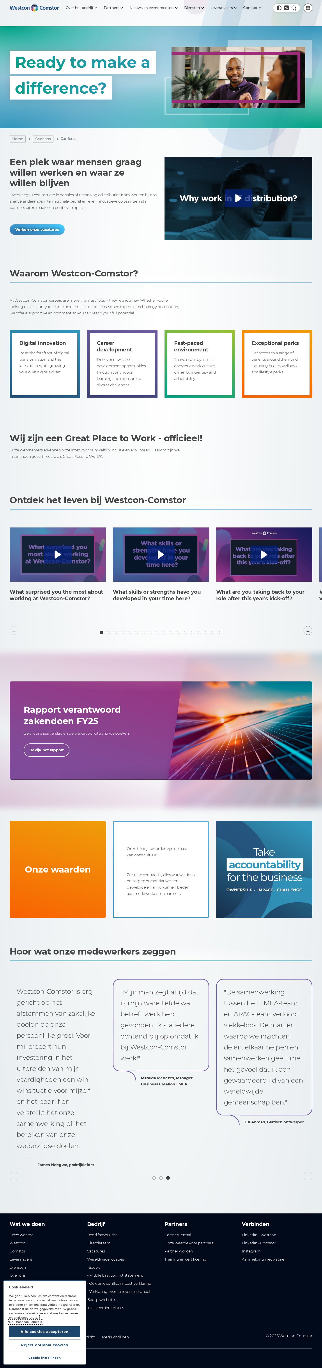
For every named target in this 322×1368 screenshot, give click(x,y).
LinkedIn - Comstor (259, 1243)
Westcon (18, 1243)
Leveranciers (21, 1259)
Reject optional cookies (44, 1345)
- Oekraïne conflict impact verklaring (119, 1283)
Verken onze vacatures (37, 229)
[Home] (34, 8)
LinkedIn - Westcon (259, 1235)
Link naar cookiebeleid (25, 1321)
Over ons (43, 139)
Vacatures (96, 1251)
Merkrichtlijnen (115, 1337)
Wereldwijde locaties (105, 1259)
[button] (279, 7)
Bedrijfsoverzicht (102, 1235)
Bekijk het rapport (46, 750)
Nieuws (94, 1267)
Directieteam (99, 1243)
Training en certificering (186, 1259)
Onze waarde (22, 1235)
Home (17, 139)
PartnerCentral (178, 1235)
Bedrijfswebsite (101, 1299)
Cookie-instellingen (44, 1357)
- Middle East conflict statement (115, 1275)
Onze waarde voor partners (189, 1243)
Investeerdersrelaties (105, 1308)
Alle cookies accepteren (44, 1332)
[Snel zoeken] (294, 7)
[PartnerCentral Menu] (308, 8)
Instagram (251, 1251)
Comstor (18, 1251)
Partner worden (179, 1251)
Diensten (18, 1267)
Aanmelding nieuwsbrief (263, 1259)
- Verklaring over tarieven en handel (118, 1291)
